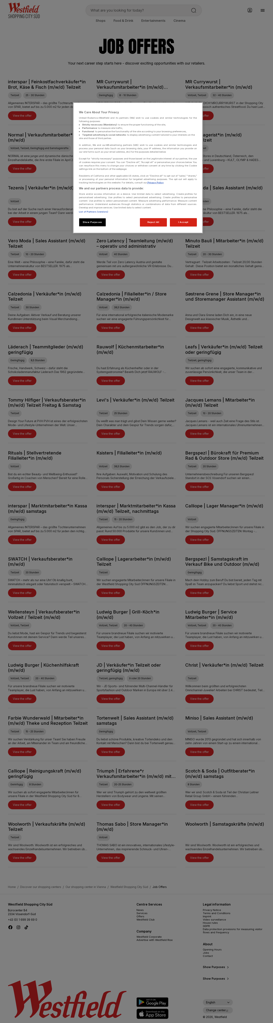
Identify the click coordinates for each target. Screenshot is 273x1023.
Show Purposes (92, 222)
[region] (138, 167)
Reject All (153, 222)
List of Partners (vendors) (93, 211)
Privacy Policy (155, 182)
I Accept (183, 222)
